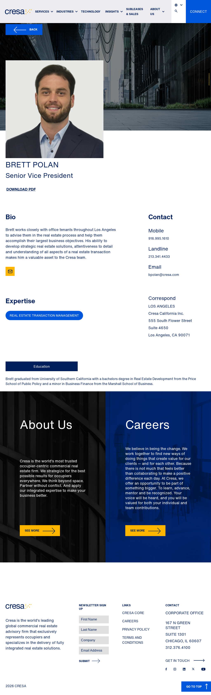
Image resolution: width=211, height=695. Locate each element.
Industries (65, 11)
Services (42, 11)
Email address (10, 648)
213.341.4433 (159, 256)
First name (8, 617)
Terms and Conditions (132, 640)
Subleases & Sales (134, 11)
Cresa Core (133, 612)
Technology (90, 11)
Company (7, 638)
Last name (8, 627)
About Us (155, 11)
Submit (84, 661)
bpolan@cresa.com (163, 274)
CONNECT (198, 11)
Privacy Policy (136, 629)
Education (42, 366)
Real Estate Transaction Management (44, 315)
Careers (130, 621)
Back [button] (33, 29)
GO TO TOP (194, 686)
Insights (112, 11)
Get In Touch (177, 660)
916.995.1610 (158, 238)
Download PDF (21, 189)
